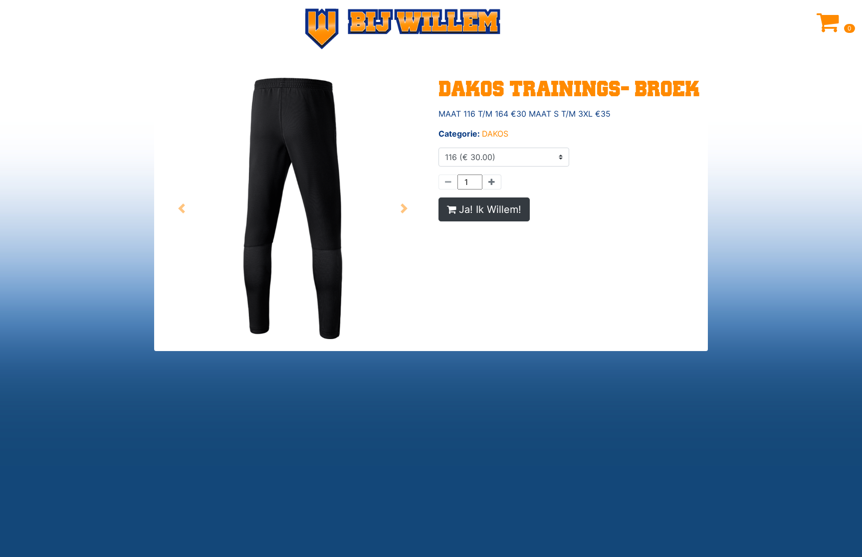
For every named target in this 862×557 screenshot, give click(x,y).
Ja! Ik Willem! (490, 209)
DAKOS (495, 134)
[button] (182, 208)
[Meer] (491, 182)
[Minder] (447, 182)
